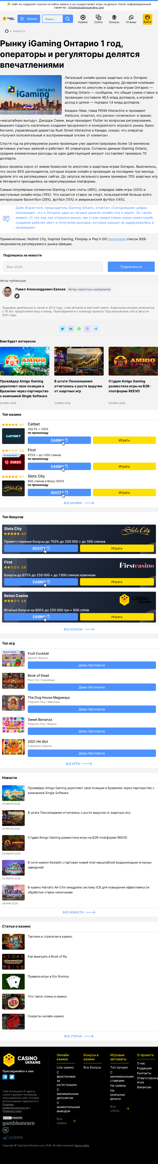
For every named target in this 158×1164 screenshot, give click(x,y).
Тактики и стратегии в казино (50, 936)
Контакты (144, 1073)
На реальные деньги (117, 1094)
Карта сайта (81, 1145)
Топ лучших (119, 1067)
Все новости (73, 912)
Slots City (36, 476)
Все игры (73, 763)
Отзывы (131, 22)
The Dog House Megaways (49, 697)
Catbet (34, 424)
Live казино (65, 1067)
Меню (32, 19)
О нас (141, 1063)
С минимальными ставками (119, 1076)
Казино (83, 22)
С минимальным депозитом (66, 1094)
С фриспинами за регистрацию (66, 1078)
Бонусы (114, 22)
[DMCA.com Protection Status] (21, 1118)
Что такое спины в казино (47, 996)
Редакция (144, 1068)
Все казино (73, 503)
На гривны (118, 1085)
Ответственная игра (146, 1080)
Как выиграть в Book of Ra (47, 956)
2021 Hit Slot (38, 741)
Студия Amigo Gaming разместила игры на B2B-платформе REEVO (130, 386)
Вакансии (144, 1087)
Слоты (98, 22)
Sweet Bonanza (40, 719)
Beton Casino (16, 596)
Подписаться (131, 267)
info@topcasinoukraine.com (86, 7)
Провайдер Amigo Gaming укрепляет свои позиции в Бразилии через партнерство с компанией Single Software (24, 388)
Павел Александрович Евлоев (40, 289)
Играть (124, 440)
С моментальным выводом (66, 1107)
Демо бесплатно (92, 665)
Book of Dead (38, 675)
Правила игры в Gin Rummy (48, 976)
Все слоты (114, 1109)
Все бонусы (73, 629)
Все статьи (73, 1036)
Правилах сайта (12, 1111)
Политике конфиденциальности (15, 1106)
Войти (147, 21)
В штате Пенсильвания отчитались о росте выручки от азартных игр (78, 386)
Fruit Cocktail (38, 653)
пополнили (117, 239)
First (32, 450)
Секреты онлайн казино (46, 1016)
